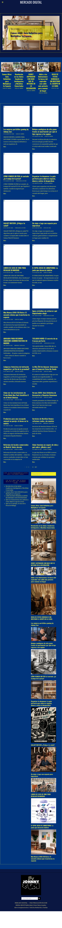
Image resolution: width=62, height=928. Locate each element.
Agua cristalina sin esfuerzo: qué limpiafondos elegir (44, 312)
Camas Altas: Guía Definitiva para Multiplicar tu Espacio (26, 34)
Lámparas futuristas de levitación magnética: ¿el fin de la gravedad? (16, 367)
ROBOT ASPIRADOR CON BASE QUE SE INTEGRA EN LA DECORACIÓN (31, 81)
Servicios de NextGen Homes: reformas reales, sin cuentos (43, 419)
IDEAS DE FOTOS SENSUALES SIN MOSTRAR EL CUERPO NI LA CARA (55, 80)
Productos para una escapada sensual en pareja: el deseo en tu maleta (15, 421)
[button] (54, 474)
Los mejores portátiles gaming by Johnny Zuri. (15, 130)
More (4, 147)
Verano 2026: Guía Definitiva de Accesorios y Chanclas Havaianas (44, 393)
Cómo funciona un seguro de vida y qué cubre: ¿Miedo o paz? (45, 445)
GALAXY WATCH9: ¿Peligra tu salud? (14, 224)
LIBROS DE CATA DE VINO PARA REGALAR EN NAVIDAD (14, 268)
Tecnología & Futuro (21, 181)
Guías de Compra (15, 29)
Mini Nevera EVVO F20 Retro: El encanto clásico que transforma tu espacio (16, 314)
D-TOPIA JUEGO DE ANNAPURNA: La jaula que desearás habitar (45, 268)
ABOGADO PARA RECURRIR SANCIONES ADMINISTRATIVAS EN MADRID (15, 340)
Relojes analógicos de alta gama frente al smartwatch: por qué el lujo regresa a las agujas (44, 131)
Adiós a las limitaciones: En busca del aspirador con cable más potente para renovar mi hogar (43, 82)
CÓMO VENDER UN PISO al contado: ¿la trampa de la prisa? (16, 177)
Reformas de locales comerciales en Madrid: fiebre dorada (15, 445)
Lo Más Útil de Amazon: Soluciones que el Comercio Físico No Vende (45, 367)
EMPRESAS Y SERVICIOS (19, 345)
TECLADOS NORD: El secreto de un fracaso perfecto (44, 339)
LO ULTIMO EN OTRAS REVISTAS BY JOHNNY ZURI (16, 482)
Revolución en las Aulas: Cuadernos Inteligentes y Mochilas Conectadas (19, 80)
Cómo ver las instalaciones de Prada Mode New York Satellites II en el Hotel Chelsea (16, 395)
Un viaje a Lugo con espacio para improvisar (44, 224)
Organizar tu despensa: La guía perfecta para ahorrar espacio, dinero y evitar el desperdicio (44, 178)
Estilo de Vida (55, 88)
